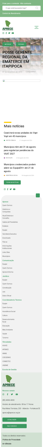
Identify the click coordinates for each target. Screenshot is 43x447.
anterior (8, 44)
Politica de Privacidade (11, 440)
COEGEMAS (6, 357)
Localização (11, 419)
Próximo (21, 44)
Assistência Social (8, 311)
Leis (3, 292)
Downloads (6, 238)
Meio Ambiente (7, 330)
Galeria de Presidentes (10, 222)
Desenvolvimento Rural (8, 320)
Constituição (6, 288)
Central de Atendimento (11, 13)
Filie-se (4, 242)
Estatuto (5, 226)
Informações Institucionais (7, 247)
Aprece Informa (7, 272)
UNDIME (5, 365)
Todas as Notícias (12, 182)
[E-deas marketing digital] (7, 443)
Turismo (5, 338)
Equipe (4, 230)
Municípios (6, 256)
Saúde (4, 334)
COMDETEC (6, 361)
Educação (6, 326)
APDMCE (5, 349)
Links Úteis (6, 252)
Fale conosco (12, 426)
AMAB (4, 353)
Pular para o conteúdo (10, 3)
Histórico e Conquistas (6, 210)
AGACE (4, 345)
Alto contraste (25, 3)
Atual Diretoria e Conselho (7, 217)
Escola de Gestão (9, 370)
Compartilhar (31, 72)
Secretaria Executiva (9, 234)
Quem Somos (7, 205)
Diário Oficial (6, 296)
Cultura (4, 315)
